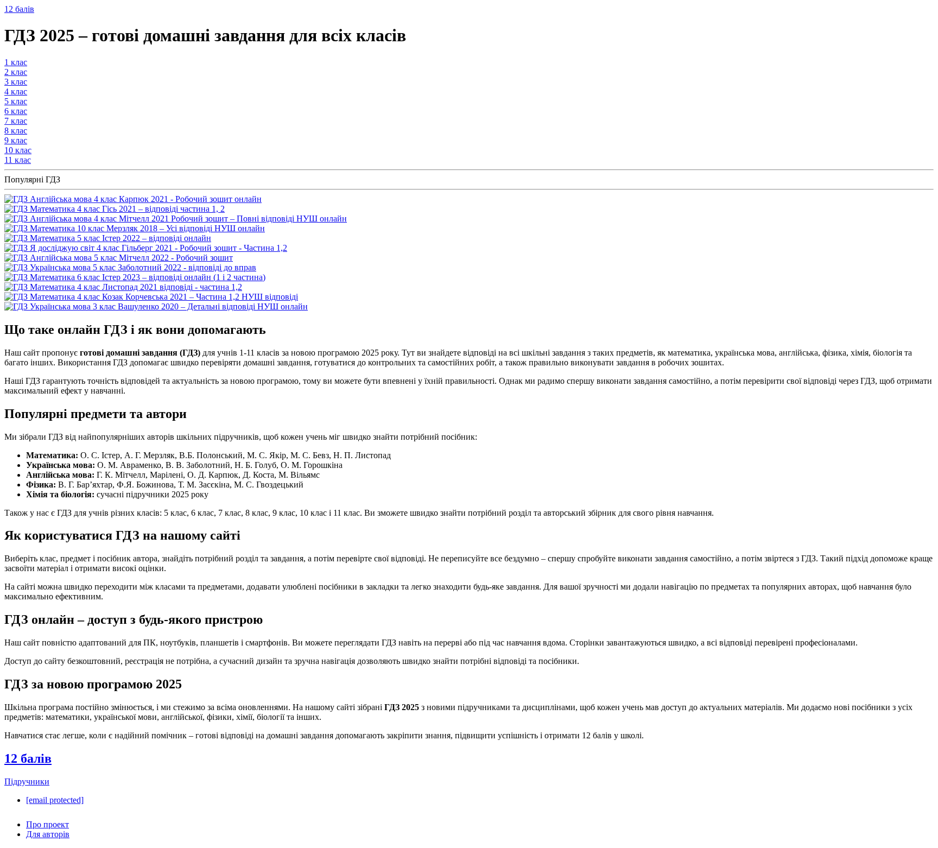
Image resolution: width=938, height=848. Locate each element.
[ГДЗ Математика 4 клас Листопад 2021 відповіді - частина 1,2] (123, 287)
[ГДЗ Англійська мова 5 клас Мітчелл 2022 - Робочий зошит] (118, 257)
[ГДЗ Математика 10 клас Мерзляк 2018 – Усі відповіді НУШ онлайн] (134, 228)
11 (17, 159)
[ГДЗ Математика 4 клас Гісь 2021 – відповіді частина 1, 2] (114, 208)
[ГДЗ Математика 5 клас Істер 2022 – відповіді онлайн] (107, 238)
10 (17, 150)
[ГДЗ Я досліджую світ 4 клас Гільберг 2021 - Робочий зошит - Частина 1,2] (145, 247)
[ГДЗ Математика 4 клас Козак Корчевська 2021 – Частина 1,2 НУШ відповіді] (151, 296)
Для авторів (47, 834)
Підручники (26, 781)
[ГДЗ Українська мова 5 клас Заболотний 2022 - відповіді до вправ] (130, 267)
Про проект (47, 824)
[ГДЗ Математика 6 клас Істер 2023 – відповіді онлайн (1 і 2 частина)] (134, 277)
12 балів (19, 9)
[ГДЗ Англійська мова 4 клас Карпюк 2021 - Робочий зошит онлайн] (133, 199)
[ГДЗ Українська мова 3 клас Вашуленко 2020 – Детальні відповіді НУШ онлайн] (156, 306)
